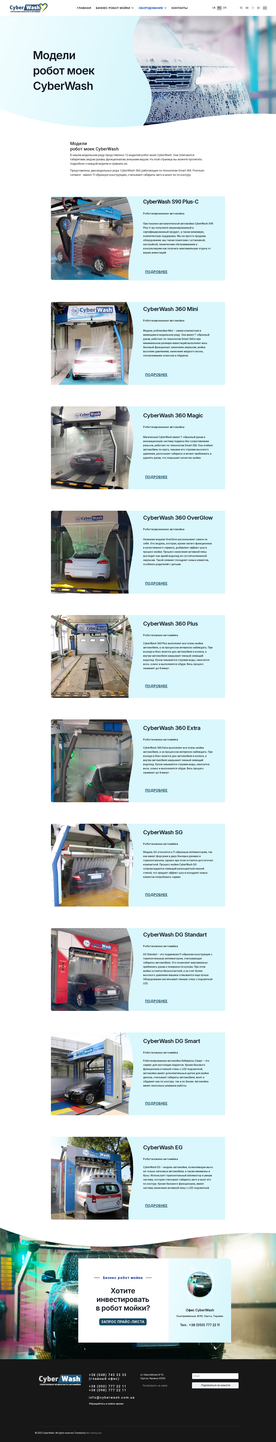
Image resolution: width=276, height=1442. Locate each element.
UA (213, 7)
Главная (84, 8)
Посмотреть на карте (154, 1385)
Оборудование (151, 8)
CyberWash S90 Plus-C (170, 201)
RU (219, 7)
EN (224, 7)
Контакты (180, 8)
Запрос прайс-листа (123, 1322)
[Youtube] (247, 7)
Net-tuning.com (94, 1433)
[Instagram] (253, 7)
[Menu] (265, 8)
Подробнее (156, 272)
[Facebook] (241, 7)
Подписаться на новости (215, 1385)
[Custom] (258, 7)
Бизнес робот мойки (113, 8)
